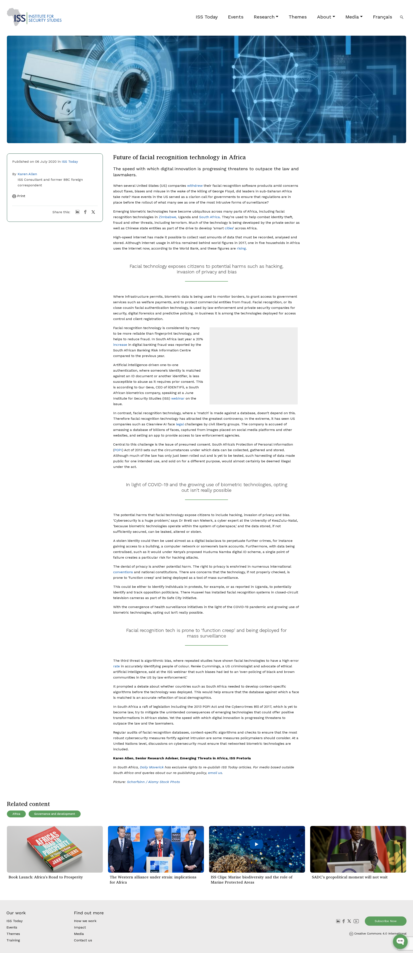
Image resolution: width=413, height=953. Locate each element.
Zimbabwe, (168, 217)
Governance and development (54, 813)
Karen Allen (27, 174)
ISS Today (207, 17)
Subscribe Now (386, 921)
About (324, 17)
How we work (85, 921)
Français (382, 17)
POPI (118, 450)
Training (13, 940)
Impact (80, 927)
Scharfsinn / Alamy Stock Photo (153, 782)
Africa (16, 813)
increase (120, 345)
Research (264, 17)
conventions (123, 572)
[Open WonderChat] (400, 942)
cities (229, 228)
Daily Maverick (152, 767)
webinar (178, 398)
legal (180, 424)
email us (215, 773)
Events (235, 17)
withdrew (195, 186)
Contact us (83, 940)
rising (241, 248)
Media (352, 17)
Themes (298, 17)
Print (20, 196)
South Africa (209, 217)
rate (116, 666)
